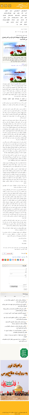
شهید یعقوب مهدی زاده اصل (13, 247)
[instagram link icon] (13, 260)
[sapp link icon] (18, 260)
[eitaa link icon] (15, 260)
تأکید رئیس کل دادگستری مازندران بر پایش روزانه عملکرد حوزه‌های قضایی (15, 309)
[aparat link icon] (20, 260)
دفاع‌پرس (17, 83)
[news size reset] (18, 32)
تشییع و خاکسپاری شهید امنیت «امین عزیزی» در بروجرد (15, 313)
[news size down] (20, 32)
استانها (26, 29)
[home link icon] (3, 260)
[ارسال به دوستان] (24, 32)
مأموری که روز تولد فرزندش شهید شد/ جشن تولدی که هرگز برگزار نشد (14, 305)
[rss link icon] (8, 260)
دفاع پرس (22, 249)
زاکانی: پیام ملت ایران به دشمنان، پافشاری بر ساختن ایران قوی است (16, 327)
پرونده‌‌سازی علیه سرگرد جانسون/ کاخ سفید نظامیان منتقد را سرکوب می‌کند (16, 322)
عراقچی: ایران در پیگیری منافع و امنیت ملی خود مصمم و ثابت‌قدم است (15, 318)
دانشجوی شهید (17, 249)
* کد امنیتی (25, 284)
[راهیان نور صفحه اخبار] (14, 380)
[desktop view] (9, 6)
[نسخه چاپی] (26, 32)
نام (26, 268)
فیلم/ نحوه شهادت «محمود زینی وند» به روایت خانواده (15, 335)
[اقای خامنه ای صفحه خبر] (24, 353)
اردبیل (22, 29)
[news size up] (16, 32)
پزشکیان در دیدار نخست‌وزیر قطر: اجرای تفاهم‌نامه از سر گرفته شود (14, 340)
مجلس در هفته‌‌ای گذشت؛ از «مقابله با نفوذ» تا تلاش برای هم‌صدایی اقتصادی (15, 331)
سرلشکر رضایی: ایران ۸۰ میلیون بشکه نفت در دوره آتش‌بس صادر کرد (15, 300)
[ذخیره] (22, 32)
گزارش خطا (24, 253)
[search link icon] (5, 260)
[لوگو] (22, 8)
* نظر (26, 275)
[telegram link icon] (10, 260)
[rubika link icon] (23, 260)
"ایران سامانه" (11, 413)
